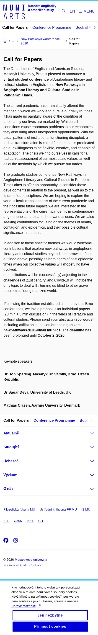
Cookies (35, 565)
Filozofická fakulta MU (19, 509)
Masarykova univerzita (31, 559)
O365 (18, 521)
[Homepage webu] (29, 11)
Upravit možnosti (23, 606)
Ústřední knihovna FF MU (58, 509)
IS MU (85, 509)
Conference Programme (51, 27)
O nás (8, 488)
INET (30, 521)
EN (72, 11)
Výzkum (10, 475)
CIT (41, 521)
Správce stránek (15, 565)
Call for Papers (15, 27)
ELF (6, 521)
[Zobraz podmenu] (87, 433)
